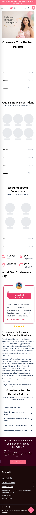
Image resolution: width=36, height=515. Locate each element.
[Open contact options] (31, 510)
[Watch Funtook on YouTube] (9, 507)
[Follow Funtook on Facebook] (6, 507)
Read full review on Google (16, 319)
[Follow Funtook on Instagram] (2, 507)
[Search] (24, 8)
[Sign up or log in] (33, 8)
